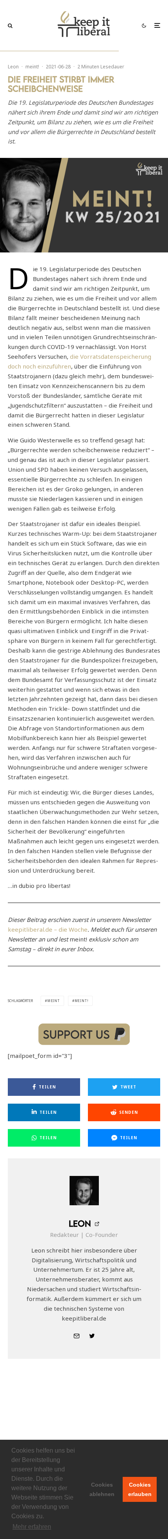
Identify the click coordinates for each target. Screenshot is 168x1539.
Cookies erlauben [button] (140, 1489)
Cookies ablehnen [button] (101, 1489)
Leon (13, 66)
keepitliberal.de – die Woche (48, 929)
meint (53, 1001)
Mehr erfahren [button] (32, 1526)
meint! (32, 66)
